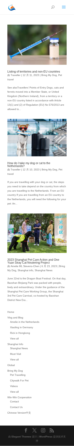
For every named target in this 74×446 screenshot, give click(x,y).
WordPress (45, 436)
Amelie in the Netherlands (24, 321)
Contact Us (16, 407)
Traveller (15, 75)
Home (10, 311)
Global (11, 365)
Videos (14, 386)
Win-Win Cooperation (19, 397)
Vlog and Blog (15, 317)
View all (14, 338)
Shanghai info (25, 270)
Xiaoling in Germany (21, 327)
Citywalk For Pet (19, 380)
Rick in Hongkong (20, 332)
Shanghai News (43, 270)
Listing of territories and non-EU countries (33, 71)
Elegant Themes (21, 436)
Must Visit (15, 353)
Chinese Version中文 (19, 412)
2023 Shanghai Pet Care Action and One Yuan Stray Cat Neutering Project (33, 261)
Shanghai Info (15, 344)
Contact (14, 401)
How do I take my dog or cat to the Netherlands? (28, 165)
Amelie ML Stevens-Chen (25, 266)
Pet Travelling (18, 374)
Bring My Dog (49, 75)
